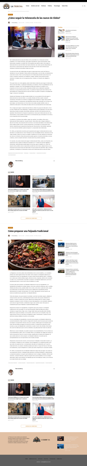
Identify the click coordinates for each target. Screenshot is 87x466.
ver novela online (12, 154)
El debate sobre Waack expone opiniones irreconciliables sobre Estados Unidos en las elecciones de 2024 (72, 262)
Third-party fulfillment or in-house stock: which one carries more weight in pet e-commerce (18, 190)
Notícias (43, 6)
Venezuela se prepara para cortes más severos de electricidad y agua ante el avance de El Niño (19, 209)
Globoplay (26, 153)
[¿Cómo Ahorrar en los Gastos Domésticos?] (61, 32)
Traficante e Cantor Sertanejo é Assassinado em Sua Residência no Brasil (72, 254)
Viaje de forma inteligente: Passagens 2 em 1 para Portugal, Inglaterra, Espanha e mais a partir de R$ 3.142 (72, 39)
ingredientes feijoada (40, 362)
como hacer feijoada (13, 362)
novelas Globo (32, 153)
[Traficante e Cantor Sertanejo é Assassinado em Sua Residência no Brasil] (61, 254)
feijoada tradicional (30, 362)
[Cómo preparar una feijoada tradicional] (31, 255)
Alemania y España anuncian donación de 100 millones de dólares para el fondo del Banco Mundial (72, 245)
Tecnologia (57, 6)
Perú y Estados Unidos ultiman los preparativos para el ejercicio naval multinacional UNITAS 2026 (43, 190)
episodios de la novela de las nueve (16, 153)
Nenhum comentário (29, 22)
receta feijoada (49, 362)
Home (27, 6)
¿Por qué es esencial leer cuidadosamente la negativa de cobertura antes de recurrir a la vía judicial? (42, 210)
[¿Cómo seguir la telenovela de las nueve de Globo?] (31, 42)
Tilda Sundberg (14, 22)
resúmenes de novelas (41, 153)
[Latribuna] (12, 6)
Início (9, 11)
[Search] (84, 6)
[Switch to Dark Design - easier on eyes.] (83, 5)
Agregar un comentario (31, 218)
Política (50, 6)
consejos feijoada (21, 362)
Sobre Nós (65, 6)
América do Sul (35, 6)
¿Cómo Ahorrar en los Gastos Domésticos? (71, 31)
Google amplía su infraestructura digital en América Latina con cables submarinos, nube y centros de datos (72, 447)
